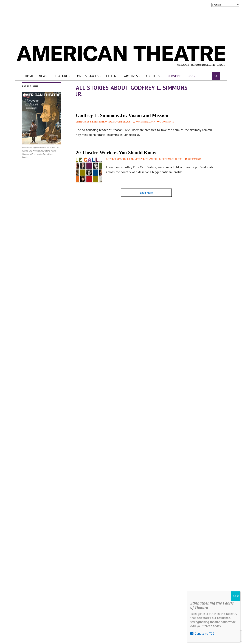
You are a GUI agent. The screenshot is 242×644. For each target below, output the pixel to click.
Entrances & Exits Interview (94, 122)
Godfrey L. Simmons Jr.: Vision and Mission (122, 115)
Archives (131, 76)
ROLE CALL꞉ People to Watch (139, 159)
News (43, 76)
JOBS (191, 76)
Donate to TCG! (204, 633)
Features (62, 76)
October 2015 (113, 159)
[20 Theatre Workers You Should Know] (89, 171)
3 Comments (167, 122)
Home (29, 76)
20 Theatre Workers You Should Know (116, 152)
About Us (152, 76)
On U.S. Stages (88, 76)
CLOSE (236, 596)
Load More (146, 192)
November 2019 (121, 122)
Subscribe (175, 76)
